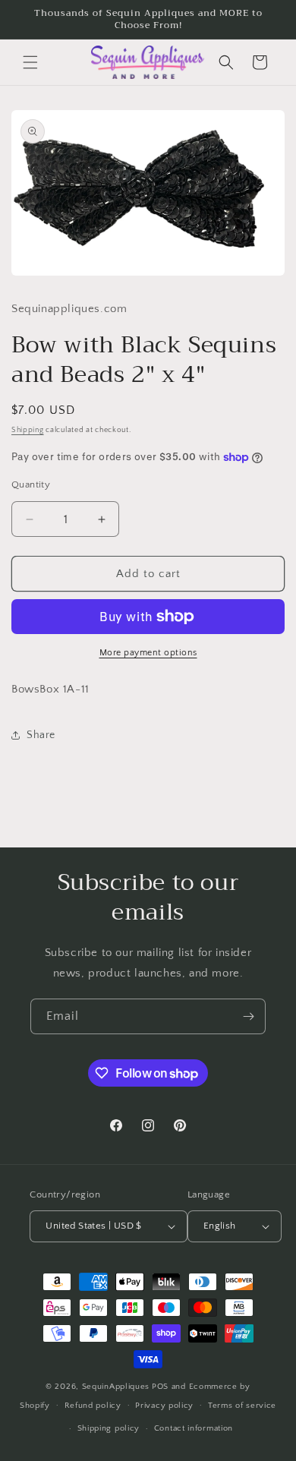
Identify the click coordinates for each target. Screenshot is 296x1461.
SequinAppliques (116, 1386)
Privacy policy (164, 1405)
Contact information (193, 1428)
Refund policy (93, 1405)
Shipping (27, 430)
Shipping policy (108, 1428)
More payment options (148, 653)
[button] (30, 62)
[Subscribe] (248, 1016)
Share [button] (41, 735)
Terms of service (242, 1405)
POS (160, 1386)
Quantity (30, 484)
